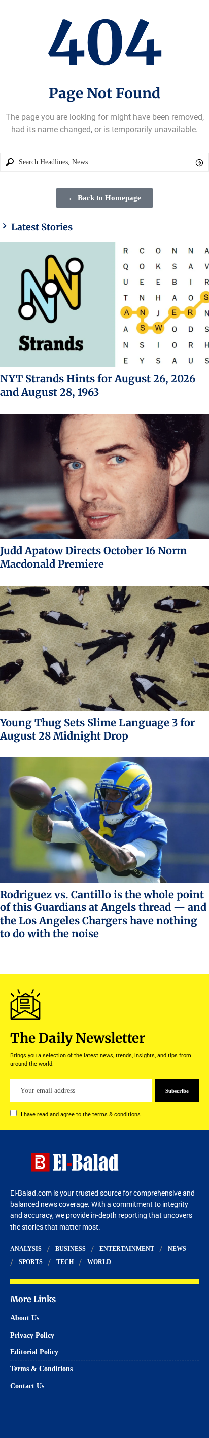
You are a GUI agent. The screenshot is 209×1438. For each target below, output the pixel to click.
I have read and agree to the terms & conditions (81, 1114)
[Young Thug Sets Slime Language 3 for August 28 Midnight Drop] (104, 648)
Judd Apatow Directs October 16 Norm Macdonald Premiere (93, 557)
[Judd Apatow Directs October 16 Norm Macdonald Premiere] (104, 476)
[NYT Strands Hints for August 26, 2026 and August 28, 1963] (104, 304)
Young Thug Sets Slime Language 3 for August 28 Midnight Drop (97, 729)
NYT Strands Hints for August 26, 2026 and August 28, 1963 (97, 385)
